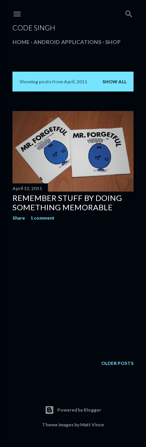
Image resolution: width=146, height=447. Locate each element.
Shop (113, 42)
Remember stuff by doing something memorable (67, 202)
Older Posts (117, 363)
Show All (114, 81)
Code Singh (33, 27)
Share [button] (18, 218)
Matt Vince (92, 425)
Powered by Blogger (79, 410)
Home (21, 42)
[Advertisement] (73, 289)
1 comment (42, 218)
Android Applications (67, 42)
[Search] (129, 12)
